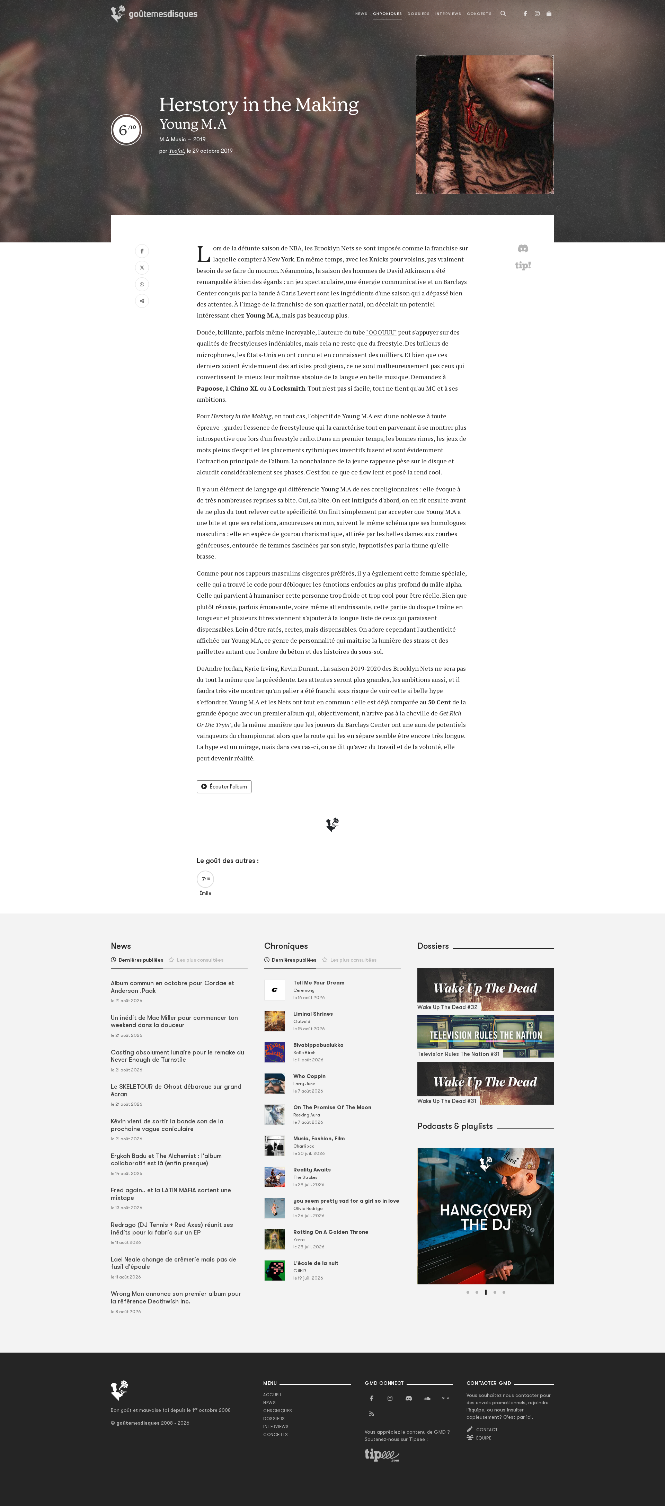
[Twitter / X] (142, 268)
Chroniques (387, 13)
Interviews (448, 13)
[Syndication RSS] (372, 1414)
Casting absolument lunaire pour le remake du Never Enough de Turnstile (177, 1056)
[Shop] (549, 14)
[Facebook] (525, 14)
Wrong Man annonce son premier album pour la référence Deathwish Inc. (176, 1297)
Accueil (272, 1394)
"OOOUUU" (381, 332)
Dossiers (419, 13)
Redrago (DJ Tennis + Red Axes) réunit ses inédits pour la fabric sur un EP (172, 1228)
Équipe (483, 1438)
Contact (487, 1429)
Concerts (479, 13)
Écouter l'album (228, 787)
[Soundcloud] (427, 1399)
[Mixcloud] (445, 1399)
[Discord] (409, 1399)
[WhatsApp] (142, 284)
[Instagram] (537, 14)
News (361, 13)
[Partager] (142, 301)
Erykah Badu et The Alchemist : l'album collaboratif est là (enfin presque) (166, 1159)
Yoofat (176, 150)
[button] (467, 1292)
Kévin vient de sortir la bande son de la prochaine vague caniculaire (167, 1125)
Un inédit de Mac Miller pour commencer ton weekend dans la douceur (174, 1021)
